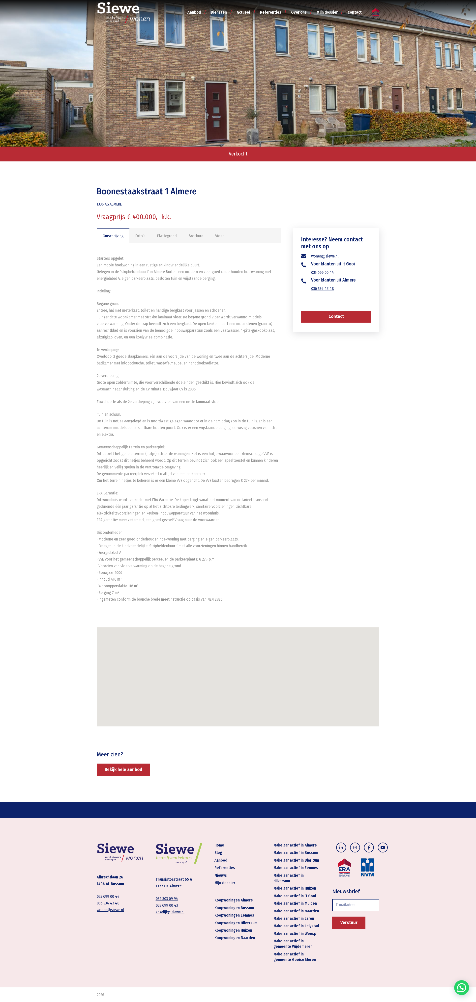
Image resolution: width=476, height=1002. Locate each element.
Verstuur (348, 922)
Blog (218, 852)
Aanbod (220, 860)
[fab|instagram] (355, 847)
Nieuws (220, 875)
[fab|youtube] (383, 847)
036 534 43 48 (322, 288)
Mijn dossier (224, 882)
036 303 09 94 (167, 899)
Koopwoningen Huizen (233, 930)
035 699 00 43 (167, 905)
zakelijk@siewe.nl (170, 912)
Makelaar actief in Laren (293, 918)
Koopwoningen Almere (233, 900)
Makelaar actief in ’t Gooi (294, 896)
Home (219, 845)
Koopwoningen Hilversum (235, 923)
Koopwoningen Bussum (234, 907)
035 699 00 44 (322, 272)
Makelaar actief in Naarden (296, 911)
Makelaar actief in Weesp (294, 933)
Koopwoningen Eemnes (234, 915)
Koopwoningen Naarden (234, 938)
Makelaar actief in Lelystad (296, 926)
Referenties (224, 868)
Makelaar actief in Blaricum (296, 860)
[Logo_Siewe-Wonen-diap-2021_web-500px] (124, 12)
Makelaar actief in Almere (295, 845)
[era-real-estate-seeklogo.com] (375, 12)
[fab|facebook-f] (369, 847)
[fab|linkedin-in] (341, 847)
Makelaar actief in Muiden (295, 903)
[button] (461, 987)
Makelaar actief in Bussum (295, 852)
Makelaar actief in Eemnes (295, 868)
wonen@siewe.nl (324, 256)
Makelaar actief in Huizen (294, 888)
